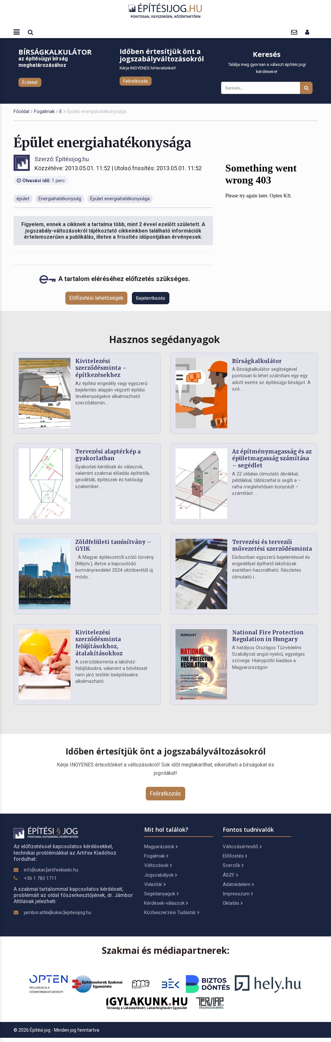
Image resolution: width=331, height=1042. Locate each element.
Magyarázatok (159, 846)
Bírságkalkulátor (257, 361)
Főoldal (21, 111)
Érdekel (29, 82)
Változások (156, 865)
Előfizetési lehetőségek (96, 298)
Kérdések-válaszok (164, 903)
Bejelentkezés (150, 298)
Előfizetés (233, 856)
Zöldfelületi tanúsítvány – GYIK (113, 545)
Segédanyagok (159, 894)
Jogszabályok (159, 875)
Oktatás (231, 903)
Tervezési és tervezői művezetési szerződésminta (272, 545)
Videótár (153, 884)
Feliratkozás (135, 81)
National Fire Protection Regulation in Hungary (268, 636)
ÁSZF (229, 875)
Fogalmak (44, 111)
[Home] (165, 10)
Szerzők (231, 865)
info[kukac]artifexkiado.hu (51, 870)
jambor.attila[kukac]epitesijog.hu (57, 912)
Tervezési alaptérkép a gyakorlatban (108, 455)
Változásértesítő (240, 846)
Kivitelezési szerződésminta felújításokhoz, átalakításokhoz (99, 643)
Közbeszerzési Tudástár (170, 912)
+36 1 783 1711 (40, 878)
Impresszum (236, 894)
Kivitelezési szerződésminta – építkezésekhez (101, 368)
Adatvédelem (237, 884)
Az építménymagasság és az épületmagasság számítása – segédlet (272, 458)
